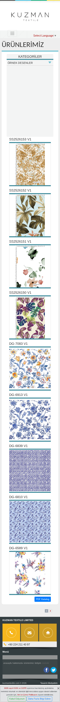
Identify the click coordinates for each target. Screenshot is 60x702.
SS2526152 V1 (20, 190)
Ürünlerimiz (29, 663)
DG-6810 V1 (18, 497)
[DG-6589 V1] (30, 573)
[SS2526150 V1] (30, 317)
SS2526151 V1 (20, 241)
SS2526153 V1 (20, 139)
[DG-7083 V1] (30, 368)
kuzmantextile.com (10, 683)
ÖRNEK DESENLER (20, 63)
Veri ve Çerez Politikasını (27, 695)
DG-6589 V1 (18, 548)
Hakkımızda (17, 663)
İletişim (38, 663)
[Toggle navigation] (12, 33)
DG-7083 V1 (18, 343)
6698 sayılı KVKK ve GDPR (15, 688)
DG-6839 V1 (18, 446)
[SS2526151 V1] (30, 266)
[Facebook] (47, 670)
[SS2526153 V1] (30, 164)
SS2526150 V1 (20, 292)
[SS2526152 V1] (30, 215)
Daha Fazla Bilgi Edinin (39, 699)
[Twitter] (53, 670)
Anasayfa (7, 663)
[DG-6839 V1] (30, 471)
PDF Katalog (42, 599)
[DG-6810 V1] (30, 522)
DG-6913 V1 (18, 395)
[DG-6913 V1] (30, 420)
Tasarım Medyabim (49, 683)
